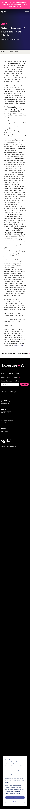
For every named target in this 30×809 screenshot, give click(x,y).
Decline (15, 802)
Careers (15, 377)
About (18, 374)
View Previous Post (9, 353)
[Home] (3, 11)
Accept (15, 797)
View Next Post (23, 353)
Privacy (15, 446)
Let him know (18, 345)
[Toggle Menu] (27, 11)
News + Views (5, 377)
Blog (4, 24)
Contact (11, 374)
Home (3, 374)
